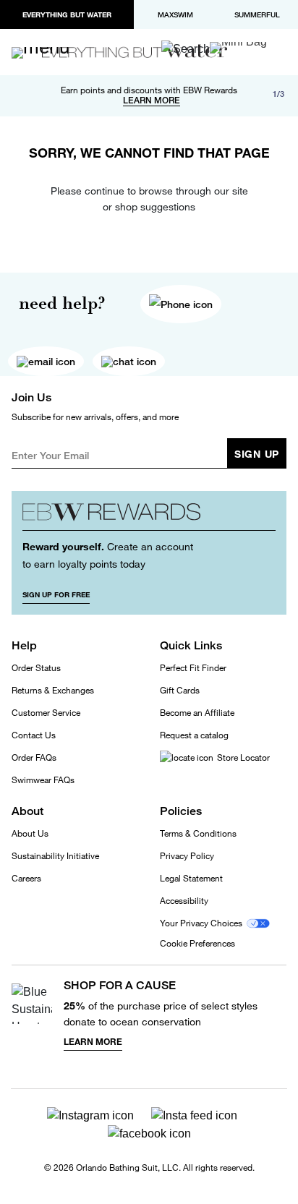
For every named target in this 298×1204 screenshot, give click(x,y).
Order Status (36, 667)
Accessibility (184, 900)
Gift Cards (180, 690)
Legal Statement (191, 878)
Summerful (257, 14)
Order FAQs (34, 757)
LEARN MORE (151, 100)
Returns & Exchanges (53, 690)
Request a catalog (194, 735)
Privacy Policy (187, 855)
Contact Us (34, 735)
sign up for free (56, 594)
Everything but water (66, 14)
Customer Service (46, 712)
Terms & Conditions (198, 833)
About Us (30, 833)
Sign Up (256, 454)
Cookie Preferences (197, 944)
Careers (26, 878)
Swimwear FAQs (43, 779)
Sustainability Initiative (55, 855)
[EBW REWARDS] (149, 516)
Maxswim (175, 14)
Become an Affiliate (197, 712)
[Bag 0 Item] (238, 48)
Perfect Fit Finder (193, 667)
